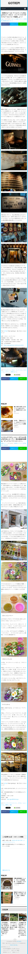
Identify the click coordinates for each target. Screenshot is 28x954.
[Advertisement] (14, 32)
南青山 (7, 804)
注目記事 (6, 445)
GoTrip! (5, 331)
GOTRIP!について (5, 946)
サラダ (19, 803)
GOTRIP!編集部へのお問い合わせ (11, 948)
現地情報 (5, 20)
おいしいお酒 (15, 19)
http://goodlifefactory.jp (12, 799)
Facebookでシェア (5, 24)
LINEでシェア (22, 24)
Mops (2, 19)
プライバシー (6, 950)
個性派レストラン (18, 443)
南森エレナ (3, 443)
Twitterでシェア (14, 24)
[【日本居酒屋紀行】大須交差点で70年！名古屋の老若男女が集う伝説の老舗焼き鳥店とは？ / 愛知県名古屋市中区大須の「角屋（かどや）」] (5, 917)
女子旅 (24, 443)
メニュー (3, 8)
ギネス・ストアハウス (17, 370)
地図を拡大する (6, 870)
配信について (16, 952)
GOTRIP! (14, 3)
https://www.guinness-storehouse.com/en (14, 345)
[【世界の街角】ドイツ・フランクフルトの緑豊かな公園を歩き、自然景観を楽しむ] (14, 917)
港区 (11, 804)
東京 (2, 445)
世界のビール (14, 371)
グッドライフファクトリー (10, 803)
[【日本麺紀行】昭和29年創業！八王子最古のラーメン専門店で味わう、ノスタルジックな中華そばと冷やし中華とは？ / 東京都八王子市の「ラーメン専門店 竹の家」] (23, 917)
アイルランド (7, 370)
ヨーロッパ (20, 19)
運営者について (7, 952)
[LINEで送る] (17, 374)
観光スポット (10, 20)
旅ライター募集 (15, 950)
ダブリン (7, 371)
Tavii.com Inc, (14, 945)
